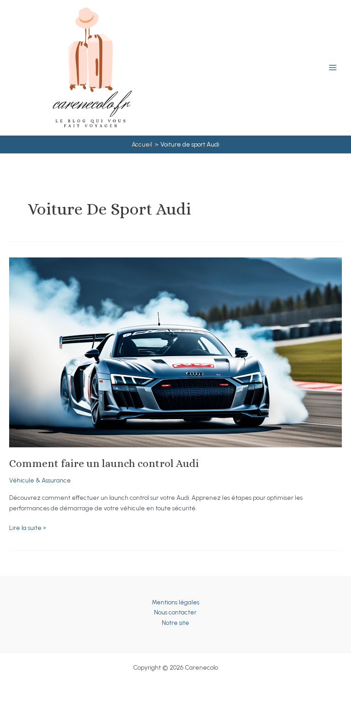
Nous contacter (175, 612)
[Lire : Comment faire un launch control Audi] (175, 351)
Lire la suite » (27, 528)
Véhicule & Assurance (40, 480)
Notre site (175, 622)
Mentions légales (175, 602)
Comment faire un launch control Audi (104, 463)
